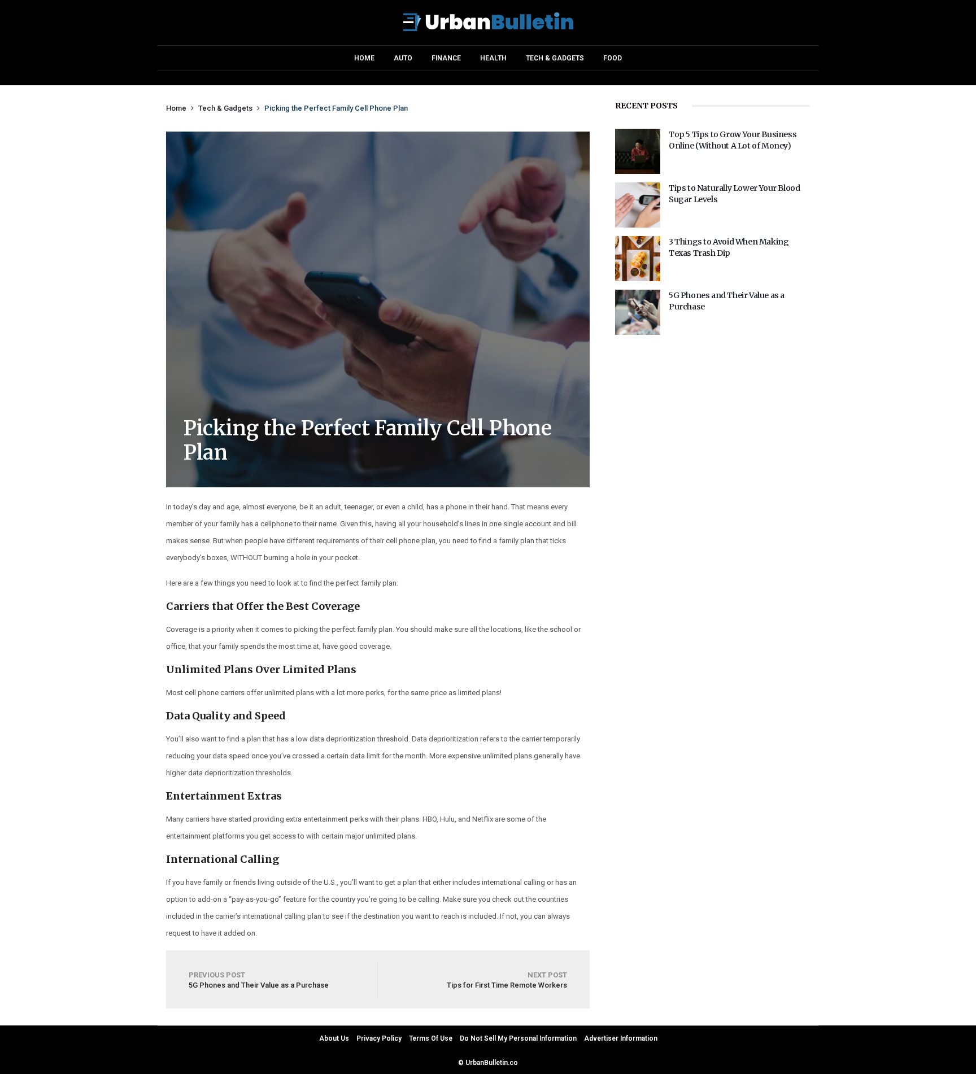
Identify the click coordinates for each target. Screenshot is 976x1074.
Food (612, 58)
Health (493, 58)
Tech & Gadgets (555, 58)
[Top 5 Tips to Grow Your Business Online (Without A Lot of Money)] (637, 171)
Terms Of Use (430, 1038)
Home (364, 58)
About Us (334, 1038)
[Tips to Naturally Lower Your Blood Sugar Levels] (637, 224)
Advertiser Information (620, 1038)
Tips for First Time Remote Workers (507, 980)
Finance (446, 58)
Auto (403, 58)
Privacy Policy (379, 1038)
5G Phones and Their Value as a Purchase (259, 980)
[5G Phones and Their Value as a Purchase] (637, 332)
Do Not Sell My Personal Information (518, 1038)
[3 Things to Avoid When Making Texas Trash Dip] (637, 278)
